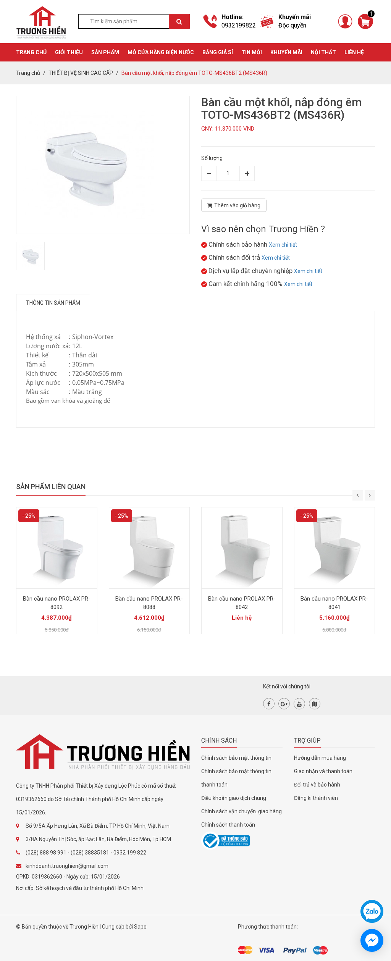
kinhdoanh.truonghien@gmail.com (67, 866)
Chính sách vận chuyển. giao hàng (241, 811)
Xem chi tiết (283, 245)
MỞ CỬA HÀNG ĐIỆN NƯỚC (161, 52)
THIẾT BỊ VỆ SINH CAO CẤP (80, 73)
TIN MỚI (251, 52)
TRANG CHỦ (31, 52)
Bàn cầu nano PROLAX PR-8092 (56, 603)
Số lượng (212, 158)
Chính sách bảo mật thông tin (236, 758)
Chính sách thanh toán (228, 825)
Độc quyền (292, 25)
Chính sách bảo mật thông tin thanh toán (236, 778)
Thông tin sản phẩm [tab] (53, 303)
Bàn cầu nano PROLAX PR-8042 (242, 603)
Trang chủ (28, 73)
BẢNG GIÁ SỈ (217, 52)
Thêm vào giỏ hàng (237, 205)
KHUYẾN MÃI (286, 52)
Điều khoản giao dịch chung (233, 798)
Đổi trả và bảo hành (317, 785)
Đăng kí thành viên (316, 798)
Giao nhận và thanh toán (323, 771)
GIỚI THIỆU (69, 52)
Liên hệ (354, 52)
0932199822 (238, 25)
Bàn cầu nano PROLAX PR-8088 (149, 603)
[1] (365, 21)
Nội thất (323, 52)
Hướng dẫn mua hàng (320, 758)
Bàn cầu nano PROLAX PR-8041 (334, 603)
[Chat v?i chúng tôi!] (371, 940)
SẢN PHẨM (105, 52)
